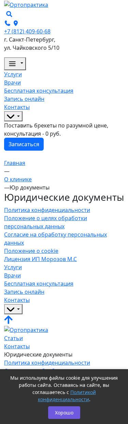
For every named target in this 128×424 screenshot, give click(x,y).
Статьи (13, 338)
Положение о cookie (31, 251)
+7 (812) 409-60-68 (27, 31)
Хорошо (64, 412)
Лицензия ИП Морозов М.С (40, 259)
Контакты (17, 346)
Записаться (24, 144)
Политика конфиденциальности (47, 210)
